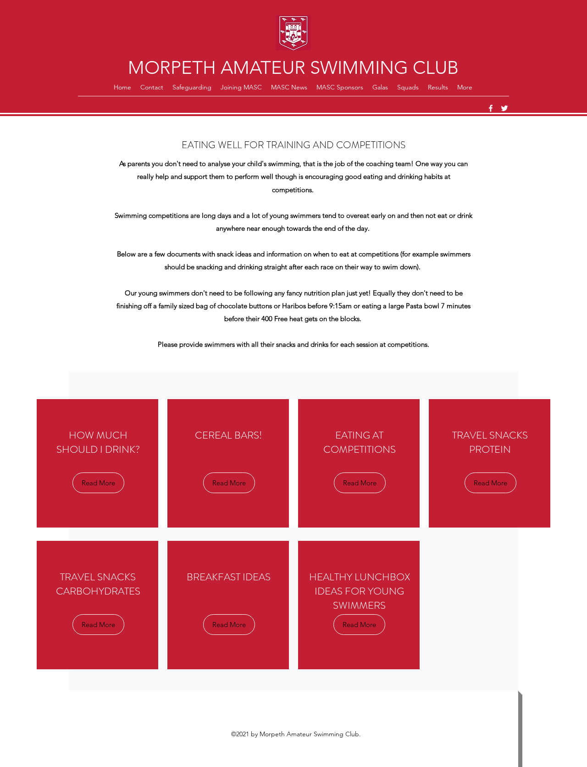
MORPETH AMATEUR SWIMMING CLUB (293, 67)
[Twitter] (504, 108)
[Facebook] (490, 108)
